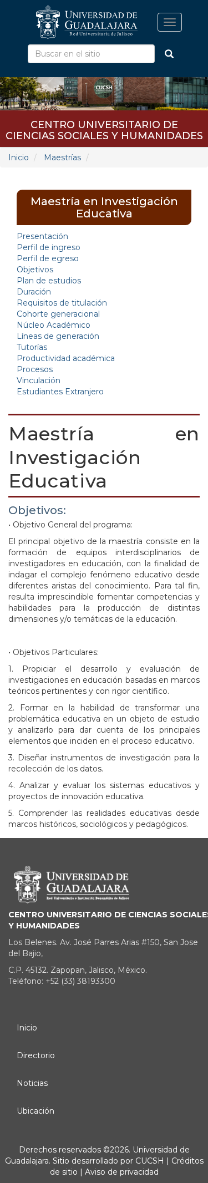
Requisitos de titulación (62, 303)
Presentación (42, 236)
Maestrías (62, 158)
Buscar (169, 53)
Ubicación (35, 1111)
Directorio (36, 1055)
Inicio (18, 158)
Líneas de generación (58, 336)
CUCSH (149, 1161)
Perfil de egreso (48, 258)
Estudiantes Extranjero (60, 392)
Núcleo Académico (53, 325)
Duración (34, 292)
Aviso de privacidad (121, 1172)
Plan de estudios (49, 281)
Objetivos (35, 270)
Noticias (32, 1083)
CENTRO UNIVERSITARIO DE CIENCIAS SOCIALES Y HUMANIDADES (104, 128)
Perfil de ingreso (48, 247)
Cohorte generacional (58, 314)
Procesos (35, 369)
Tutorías (32, 347)
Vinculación (38, 380)
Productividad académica (66, 358)
